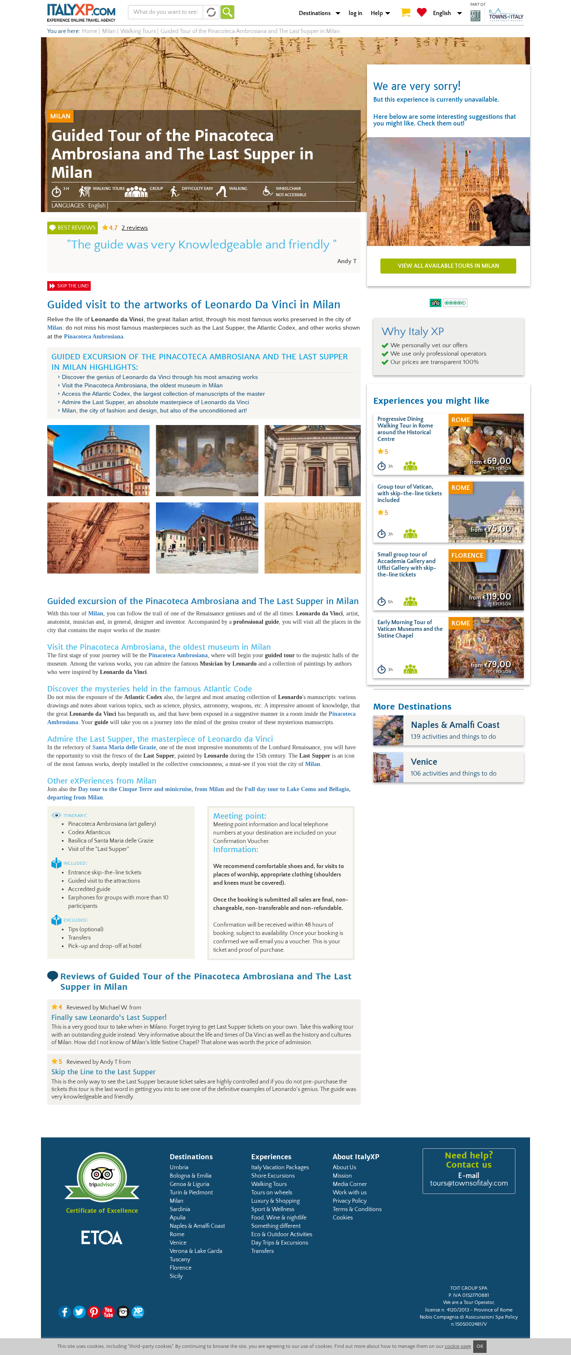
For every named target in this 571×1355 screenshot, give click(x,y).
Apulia (178, 1217)
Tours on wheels (271, 1192)
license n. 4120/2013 (447, 1310)
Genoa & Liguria (189, 1184)
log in (355, 13)
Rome (177, 1234)
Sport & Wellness (272, 1209)
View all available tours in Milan (448, 266)
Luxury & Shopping (275, 1201)
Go (227, 12)
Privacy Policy (350, 1201)
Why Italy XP (413, 331)
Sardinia (180, 1209)
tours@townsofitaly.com (469, 1183)
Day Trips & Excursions (279, 1243)
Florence (180, 1268)
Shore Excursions (273, 1176)
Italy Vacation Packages (280, 1167)
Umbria (179, 1167)
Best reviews (77, 228)
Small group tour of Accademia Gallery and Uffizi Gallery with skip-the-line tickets (406, 564)
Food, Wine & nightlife (278, 1217)
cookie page (458, 1346)
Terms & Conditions (357, 1209)
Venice (178, 1243)
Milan (177, 1201)
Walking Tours (269, 1184)
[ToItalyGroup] (497, 15)
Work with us (350, 1192)
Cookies (343, 1217)
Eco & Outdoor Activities (281, 1234)
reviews (135, 227)
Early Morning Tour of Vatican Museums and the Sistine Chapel (410, 629)
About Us (344, 1167)
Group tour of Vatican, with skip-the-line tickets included (409, 494)
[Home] (81, 12)
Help (377, 13)
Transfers (262, 1251)
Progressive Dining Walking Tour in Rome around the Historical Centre (405, 429)
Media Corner (350, 1184)
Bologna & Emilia (191, 1176)
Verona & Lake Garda (196, 1251)
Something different (276, 1226)
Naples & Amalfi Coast (197, 1226)
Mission (342, 1176)
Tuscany (180, 1259)
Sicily (176, 1276)
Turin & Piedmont (191, 1192)
